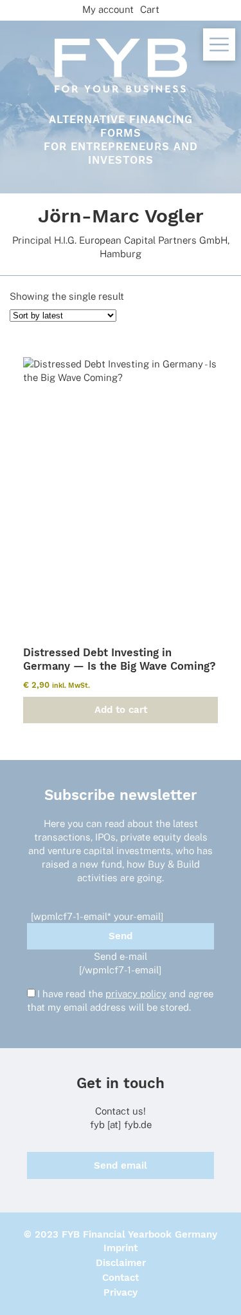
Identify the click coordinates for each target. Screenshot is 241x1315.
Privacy (120, 1292)
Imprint (120, 1248)
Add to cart (120, 710)
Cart (149, 9)
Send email (120, 1165)
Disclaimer (121, 1263)
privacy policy (135, 993)
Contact (120, 1277)
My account (108, 9)
